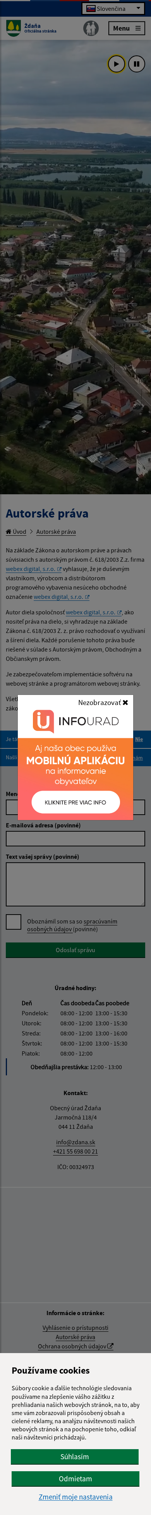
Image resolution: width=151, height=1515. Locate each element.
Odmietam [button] (75, 1478)
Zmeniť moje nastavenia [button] (76, 1497)
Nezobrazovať (100, 702)
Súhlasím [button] (74, 1456)
